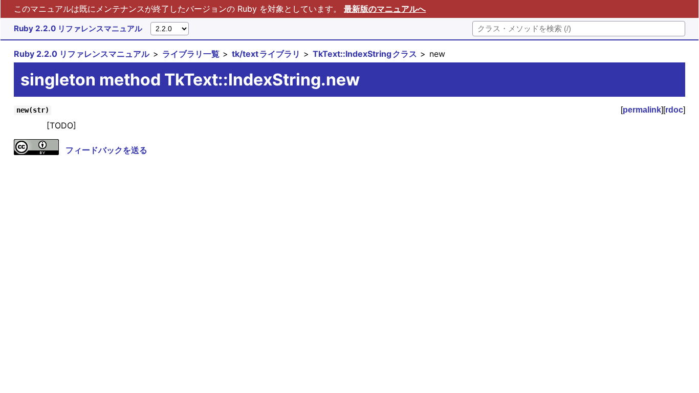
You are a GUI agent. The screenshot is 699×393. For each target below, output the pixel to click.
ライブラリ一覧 (191, 54)
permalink (642, 109)
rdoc (674, 109)
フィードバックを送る (106, 150)
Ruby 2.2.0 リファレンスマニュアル (78, 28)
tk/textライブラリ (266, 54)
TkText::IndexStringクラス (365, 54)
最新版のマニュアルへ (385, 9)
